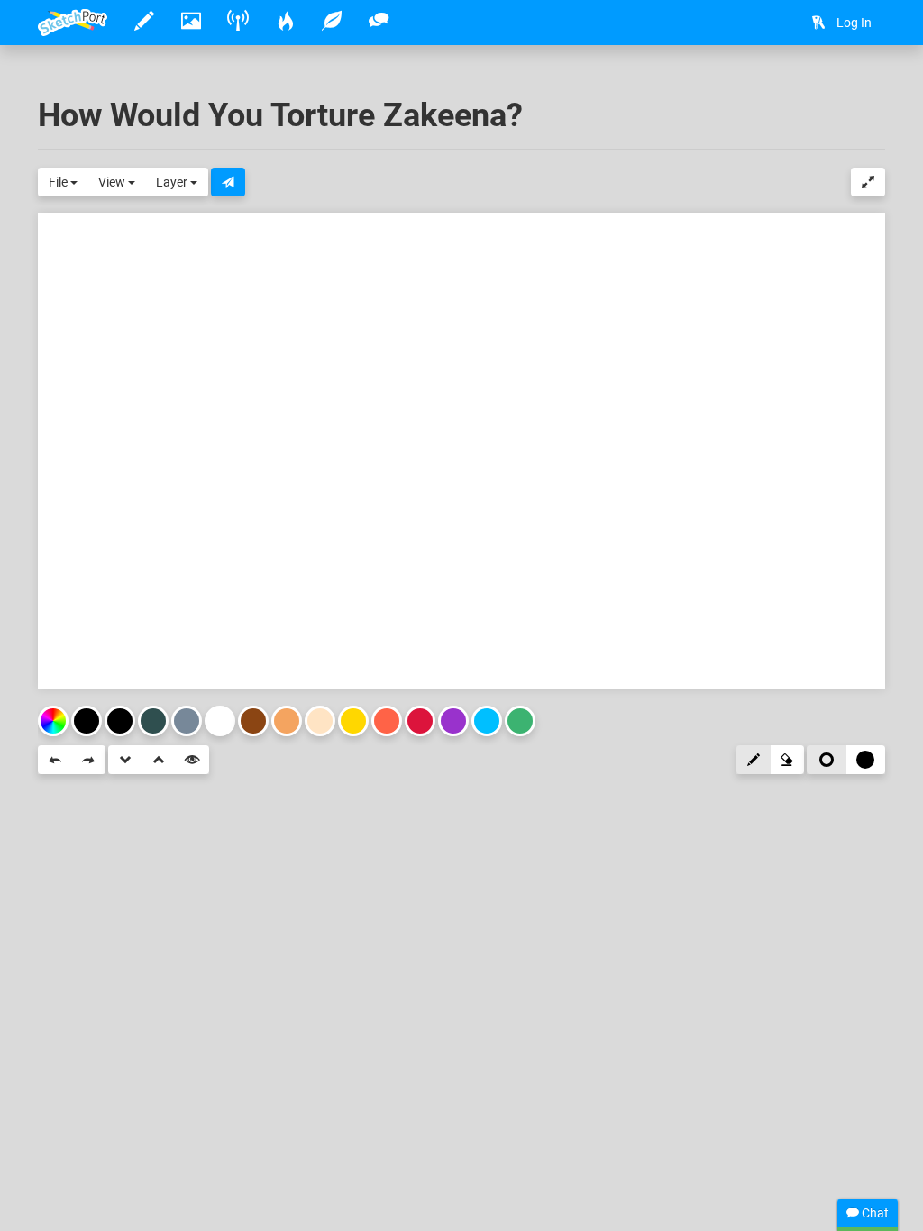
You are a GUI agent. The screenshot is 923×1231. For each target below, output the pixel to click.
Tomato (386, 721)
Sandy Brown (286, 721)
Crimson (420, 721)
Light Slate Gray (186, 721)
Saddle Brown (253, 721)
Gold (353, 721)
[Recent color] (86, 721)
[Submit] (228, 182)
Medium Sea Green (520, 721)
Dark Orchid (453, 721)
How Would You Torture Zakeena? (280, 115)
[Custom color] (53, 721)
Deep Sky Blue (486, 721)
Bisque (320, 721)
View (113, 182)
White (220, 721)
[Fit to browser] (868, 182)
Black (120, 721)
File (59, 182)
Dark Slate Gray (153, 721)
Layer (173, 182)
